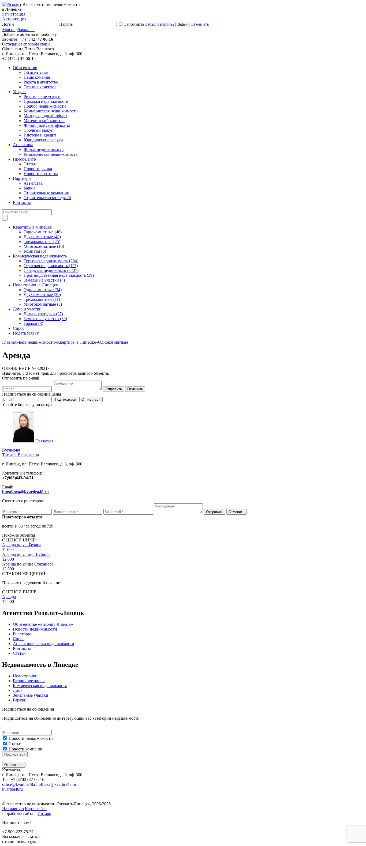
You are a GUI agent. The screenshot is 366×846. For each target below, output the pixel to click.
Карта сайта (36, 808)
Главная (9, 342)
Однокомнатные (113, 342)
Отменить (200, 24)
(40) (42, 236)
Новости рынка (38, 168)
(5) (35, 251)
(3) (43, 304)
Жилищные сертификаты (47, 125)
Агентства (33, 183)
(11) (42, 299)
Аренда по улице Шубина (26, 554)
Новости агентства (41, 173)
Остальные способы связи (26, 44)
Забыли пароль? (159, 24)
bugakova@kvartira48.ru (25, 492)
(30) (45, 318)
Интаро (44, 813)
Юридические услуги (43, 140)
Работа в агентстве (41, 82)
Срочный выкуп (39, 130)
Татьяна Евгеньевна (20, 452)
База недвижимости (37, 342)
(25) (42, 241)
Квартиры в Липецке (76, 342)
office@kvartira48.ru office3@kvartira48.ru (39, 784)
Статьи (30, 164)
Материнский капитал (44, 120)
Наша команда (37, 77)
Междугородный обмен (45, 115)
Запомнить (134, 24)
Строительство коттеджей (47, 197)
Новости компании (26, 749)
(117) (51, 265)
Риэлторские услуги (42, 96)
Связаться (44, 441)
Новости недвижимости (31, 738)
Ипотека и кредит (40, 135)
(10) (44, 246)
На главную (13, 808)
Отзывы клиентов (40, 87)
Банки (29, 188)
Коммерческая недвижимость (50, 111)
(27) (51, 270)
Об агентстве (36, 72)
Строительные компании (46, 193)
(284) (51, 261)
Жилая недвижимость (44, 149)
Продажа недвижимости (46, 101)
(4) (44, 280)
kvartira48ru (12, 789)
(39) (59, 275)
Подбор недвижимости (45, 106)
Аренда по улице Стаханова (28, 564)
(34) (43, 289)
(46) (43, 232)
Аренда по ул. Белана (21, 544)
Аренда (9, 596)
